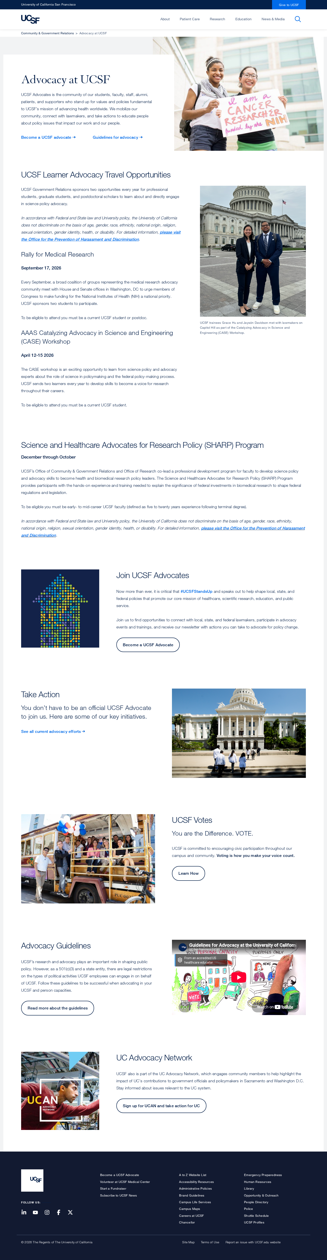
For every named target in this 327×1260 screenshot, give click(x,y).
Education (243, 19)
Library (249, 1188)
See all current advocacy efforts (51, 731)
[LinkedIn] (26, 1213)
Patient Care (190, 19)
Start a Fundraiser (113, 1188)
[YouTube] (38, 1213)
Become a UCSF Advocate (148, 644)
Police (248, 1209)
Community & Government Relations (47, 33)
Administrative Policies (195, 1188)
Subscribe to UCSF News (118, 1195)
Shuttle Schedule (256, 1215)
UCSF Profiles (254, 1222)
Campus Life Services (195, 1202)
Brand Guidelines (191, 1195)
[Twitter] (73, 1213)
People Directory (256, 1202)
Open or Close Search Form (298, 19)
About (165, 19)
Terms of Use (210, 1242)
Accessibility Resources (196, 1182)
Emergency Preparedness (263, 1175)
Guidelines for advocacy (115, 137)
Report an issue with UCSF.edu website (253, 1242)
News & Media (273, 19)
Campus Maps (189, 1209)
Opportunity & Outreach (261, 1195)
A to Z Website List (192, 1175)
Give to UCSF (289, 5)
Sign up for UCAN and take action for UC (161, 1105)
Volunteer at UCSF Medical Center (125, 1182)
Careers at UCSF (191, 1215)
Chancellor (187, 1222)
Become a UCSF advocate (46, 137)
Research (217, 19)
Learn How (188, 873)
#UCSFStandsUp (197, 591)
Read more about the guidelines (58, 1007)
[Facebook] (61, 1213)
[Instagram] (49, 1213)
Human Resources (257, 1182)
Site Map (188, 1242)
